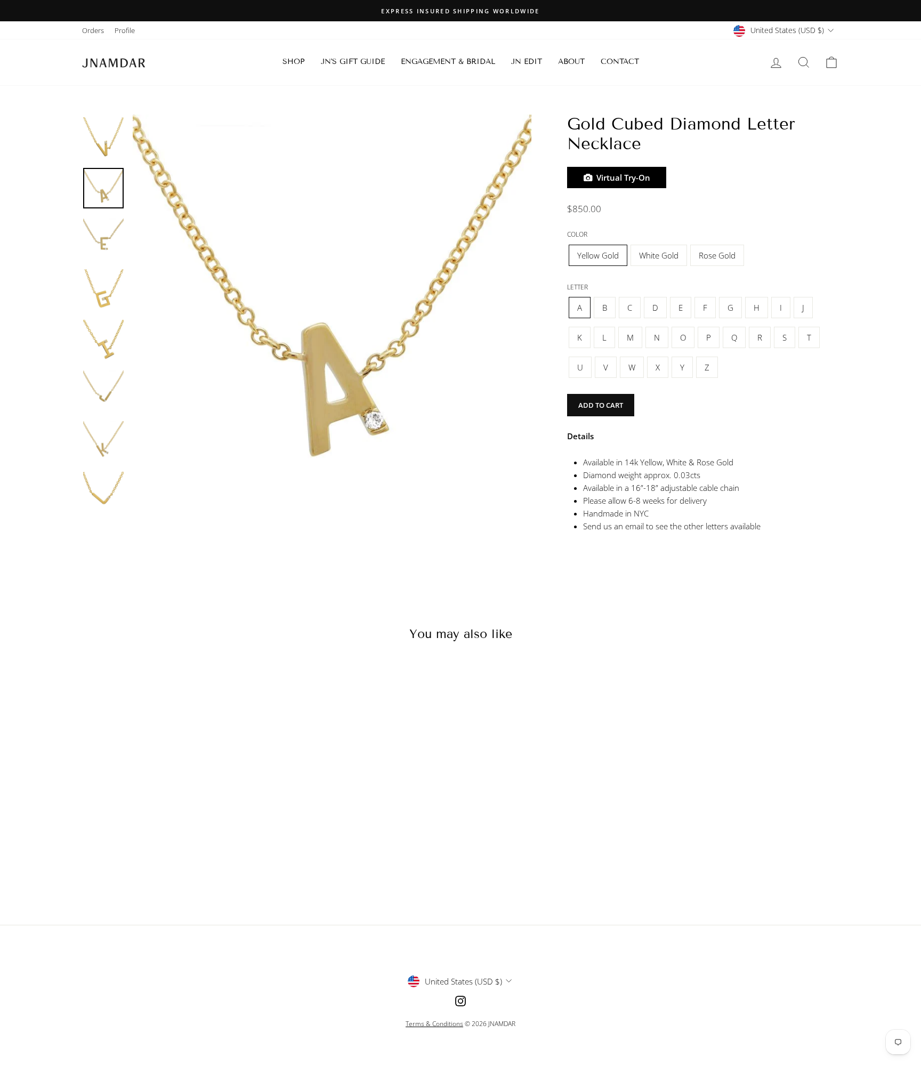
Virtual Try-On (621, 177)
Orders (93, 30)
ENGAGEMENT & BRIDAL (448, 61)
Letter (577, 287)
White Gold (658, 255)
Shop (293, 61)
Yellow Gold (598, 255)
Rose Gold (717, 255)
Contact (620, 61)
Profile (125, 30)
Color (577, 234)
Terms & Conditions (434, 1023)
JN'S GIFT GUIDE (353, 61)
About (571, 61)
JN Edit (526, 61)
